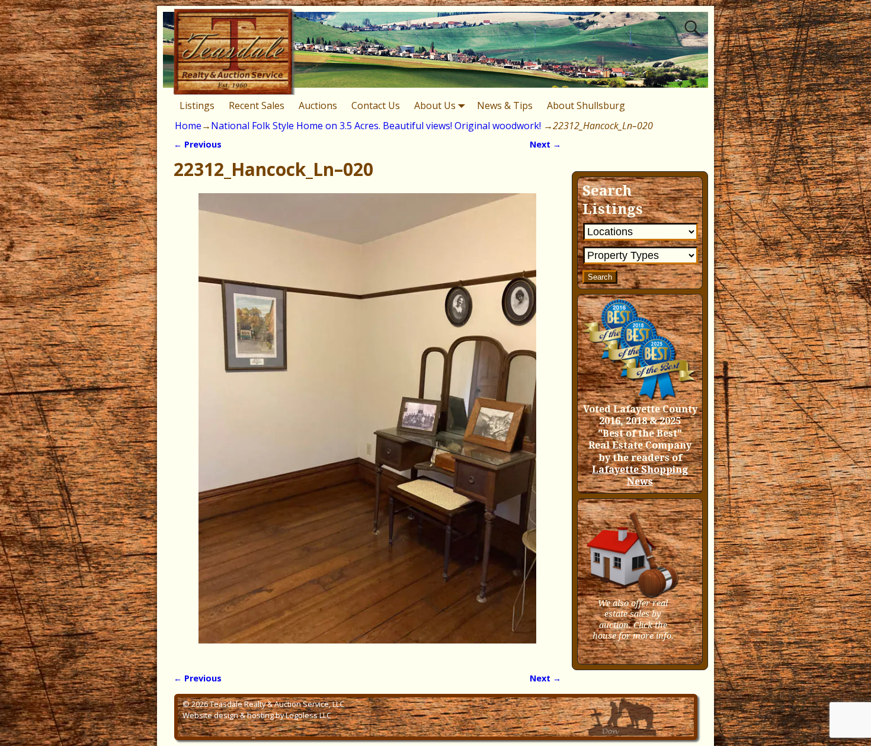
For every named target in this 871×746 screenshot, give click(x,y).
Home (188, 125)
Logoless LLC (308, 715)
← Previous (198, 144)
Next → (545, 144)
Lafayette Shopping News (640, 475)
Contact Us (375, 105)
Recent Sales (256, 105)
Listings (197, 105)
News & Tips (505, 105)
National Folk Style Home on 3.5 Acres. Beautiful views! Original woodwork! (376, 125)
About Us (435, 105)
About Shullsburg (586, 105)
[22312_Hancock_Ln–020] (367, 425)
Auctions (318, 105)
